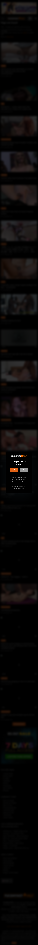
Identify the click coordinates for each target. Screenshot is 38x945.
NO (24, 470)
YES (13, 470)
